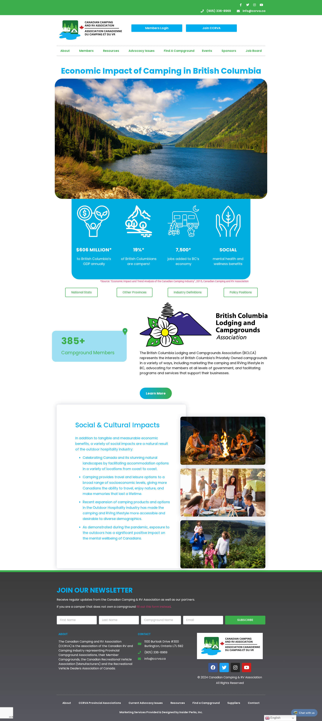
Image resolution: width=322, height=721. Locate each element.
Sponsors (229, 51)
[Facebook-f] (241, 5)
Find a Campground (206, 703)
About (65, 51)
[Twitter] (248, 5)
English (275, 717)
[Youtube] (261, 5)
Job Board (254, 51)
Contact (254, 703)
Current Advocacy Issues (146, 703)
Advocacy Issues (141, 51)
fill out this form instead (153, 607)
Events (207, 51)
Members (86, 51)
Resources (111, 51)
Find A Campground (179, 51)
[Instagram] (255, 5)
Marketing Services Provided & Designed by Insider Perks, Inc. (161, 712)
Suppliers (233, 703)
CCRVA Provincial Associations (100, 703)
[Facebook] (213, 667)
